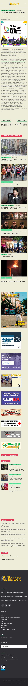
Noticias (12, 10)
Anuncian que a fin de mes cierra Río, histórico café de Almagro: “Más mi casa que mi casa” (16, 470)
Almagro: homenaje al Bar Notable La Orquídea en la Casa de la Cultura (15, 480)
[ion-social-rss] (9, 605)
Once (9, 157)
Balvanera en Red (10, 52)
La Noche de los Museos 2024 (9, 256)
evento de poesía (5, 60)
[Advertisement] (14, 505)
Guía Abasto (4, 625)
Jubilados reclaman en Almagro (10, 184)
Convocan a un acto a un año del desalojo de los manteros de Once (13, 160)
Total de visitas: (5, 559)
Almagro (4, 182)
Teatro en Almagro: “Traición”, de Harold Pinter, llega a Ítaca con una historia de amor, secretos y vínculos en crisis (13, 525)
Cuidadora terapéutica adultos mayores (10, 617)
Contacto (3, 615)
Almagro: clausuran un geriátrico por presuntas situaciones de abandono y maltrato (15, 489)
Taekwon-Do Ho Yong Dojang (8, 629)
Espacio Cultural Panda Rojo (18, 60)
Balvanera (5, 10)
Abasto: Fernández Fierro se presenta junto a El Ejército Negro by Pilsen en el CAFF (14, 232)
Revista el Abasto (5, 19)
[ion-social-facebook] (2, 605)
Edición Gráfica (4, 619)
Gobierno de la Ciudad (6, 637)
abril (15, 55)
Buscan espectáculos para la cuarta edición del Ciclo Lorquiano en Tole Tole (13, 208)
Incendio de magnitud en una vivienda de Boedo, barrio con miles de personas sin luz (13, 280)
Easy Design (18, 683)
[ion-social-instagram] (6, 605)
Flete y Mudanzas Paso (6, 623)
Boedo (3, 278)
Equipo (2, 621)
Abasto (3, 230)
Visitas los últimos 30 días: (7, 556)
